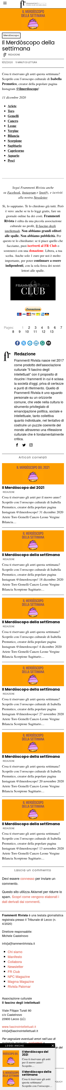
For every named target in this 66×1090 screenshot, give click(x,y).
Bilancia (13, 135)
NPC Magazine (19, 976)
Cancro (13, 120)
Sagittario (15, 145)
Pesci (11, 160)
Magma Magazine (21, 981)
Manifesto (15, 956)
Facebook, (14, 192)
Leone (12, 125)
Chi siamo (15, 951)
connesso (27, 878)
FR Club (14, 971)
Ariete (12, 106)
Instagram (29, 192)
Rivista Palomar (19, 986)
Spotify (43, 192)
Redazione (14, 54)
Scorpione (15, 140)
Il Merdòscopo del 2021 (23, 488)
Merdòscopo (11, 35)
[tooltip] (17, 343)
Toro (11, 110)
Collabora (15, 961)
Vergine (13, 130)
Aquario (13, 155)
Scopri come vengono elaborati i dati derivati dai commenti (30, 899)
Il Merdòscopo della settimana (31, 555)
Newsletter (40, 197)
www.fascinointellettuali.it (19, 1026)
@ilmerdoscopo (27, 88)
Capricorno (16, 150)
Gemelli (13, 115)
